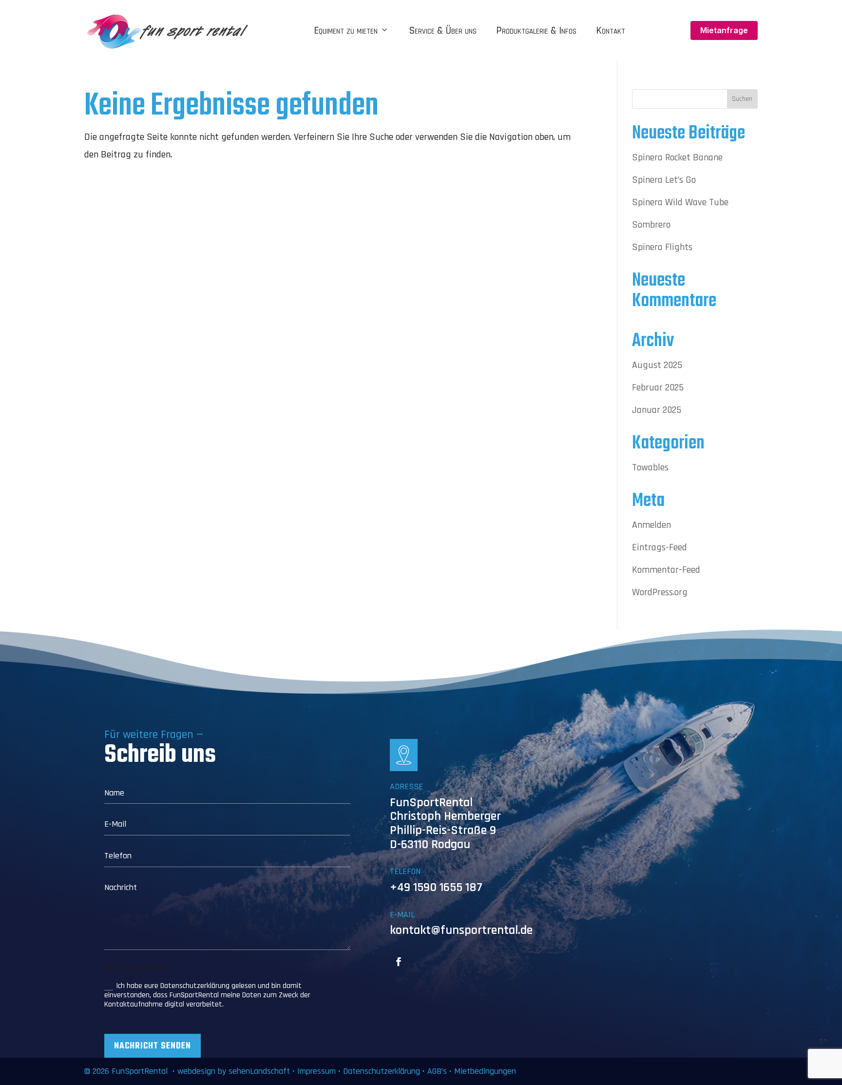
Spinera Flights (662, 247)
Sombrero (651, 224)
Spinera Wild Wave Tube (680, 202)
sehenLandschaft (260, 1071)
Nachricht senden (152, 1046)
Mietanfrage (724, 30)
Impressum (316, 1071)
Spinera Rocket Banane (677, 157)
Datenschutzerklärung (381, 1071)
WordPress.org (660, 592)
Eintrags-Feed (659, 547)
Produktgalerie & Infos (536, 31)
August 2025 (657, 365)
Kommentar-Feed (666, 569)
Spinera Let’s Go (664, 180)
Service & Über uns (443, 31)
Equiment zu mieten (346, 31)
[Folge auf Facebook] (398, 961)
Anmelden (651, 525)
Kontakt (610, 31)
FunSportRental (140, 1071)
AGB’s (437, 1071)
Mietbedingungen (485, 1071)
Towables (650, 467)
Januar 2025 (656, 410)
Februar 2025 (658, 387)
